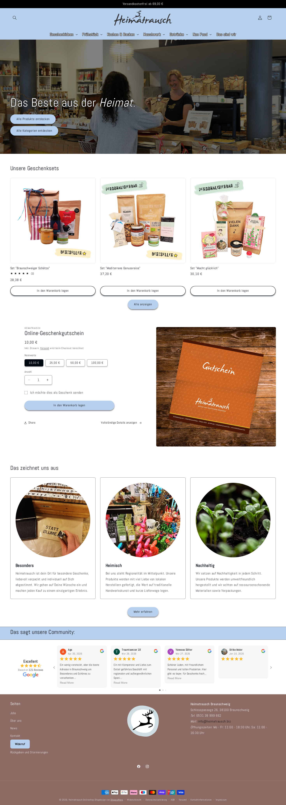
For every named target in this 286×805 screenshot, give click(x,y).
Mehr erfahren (143, 612)
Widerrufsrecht (134, 799)
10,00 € (34, 363)
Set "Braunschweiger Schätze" (30, 268)
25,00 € (55, 363)
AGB (173, 799)
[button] (14, 17)
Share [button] (31, 422)
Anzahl (28, 371)
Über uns (16, 721)
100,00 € (97, 363)
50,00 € (75, 363)
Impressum (221, 799)
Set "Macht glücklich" (204, 268)
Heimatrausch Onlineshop (81, 799)
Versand (44, 348)
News (14, 728)
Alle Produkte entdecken (32, 119)
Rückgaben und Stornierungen (29, 752)
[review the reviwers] (102, 652)
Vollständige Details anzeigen (119, 422)
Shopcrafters (117, 799)
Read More (67, 682)
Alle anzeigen (143, 304)
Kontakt (15, 736)
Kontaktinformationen (201, 799)
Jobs (13, 713)
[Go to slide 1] (160, 690)
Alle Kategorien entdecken (34, 130)
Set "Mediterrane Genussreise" (120, 268)
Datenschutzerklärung (156, 799)
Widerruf (20, 744)
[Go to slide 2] (162, 690)
